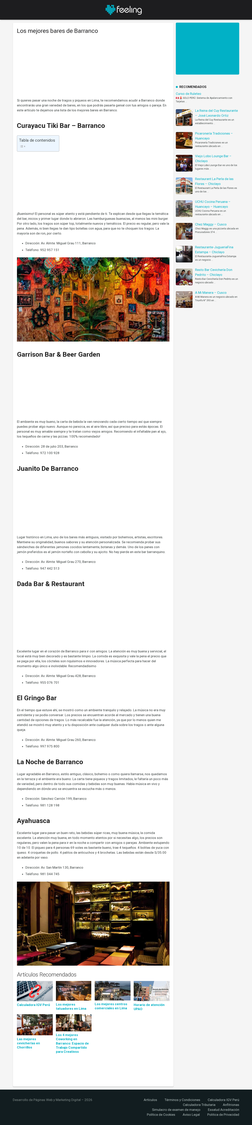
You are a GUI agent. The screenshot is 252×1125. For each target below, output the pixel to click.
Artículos (150, 1100)
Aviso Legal (191, 1115)
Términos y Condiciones (182, 1100)
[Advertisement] (93, 69)
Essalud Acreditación (223, 1110)
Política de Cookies (161, 1115)
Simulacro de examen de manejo (176, 1110)
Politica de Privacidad (223, 1115)
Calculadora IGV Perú (223, 1100)
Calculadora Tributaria (199, 1105)
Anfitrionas (231, 1105)
